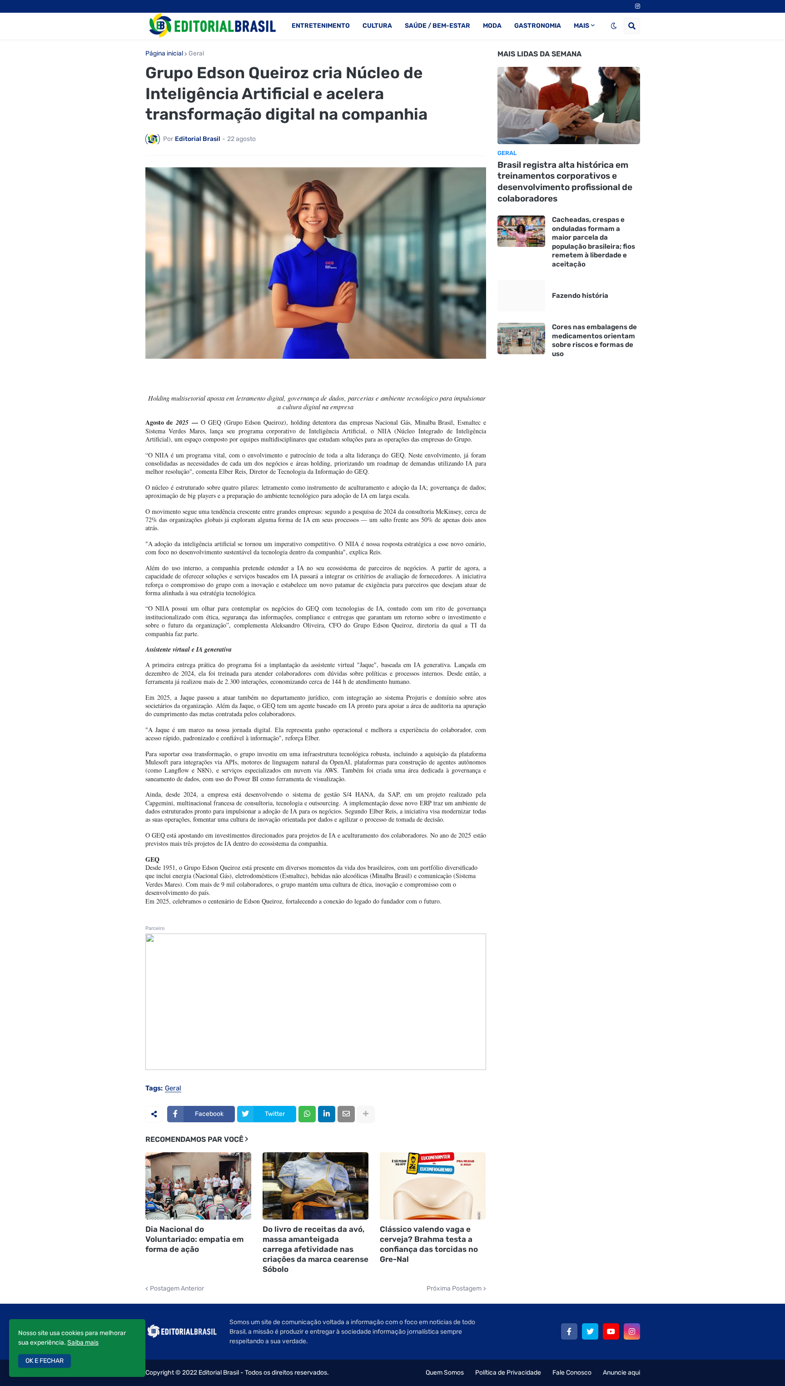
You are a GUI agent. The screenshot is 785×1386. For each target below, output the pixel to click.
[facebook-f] (569, 1331)
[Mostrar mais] (365, 1114)
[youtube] (611, 1331)
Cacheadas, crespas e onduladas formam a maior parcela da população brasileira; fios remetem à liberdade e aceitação (593, 242)
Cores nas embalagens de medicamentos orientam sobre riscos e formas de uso (594, 340)
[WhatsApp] (307, 1114)
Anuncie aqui (621, 1372)
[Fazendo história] (521, 295)
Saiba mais (83, 1342)
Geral (196, 53)
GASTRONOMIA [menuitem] (537, 26)
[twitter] (590, 1331)
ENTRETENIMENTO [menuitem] (321, 26)
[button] (614, 26)
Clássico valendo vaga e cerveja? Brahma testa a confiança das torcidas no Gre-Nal (429, 1244)
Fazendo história (580, 295)
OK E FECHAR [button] (44, 1361)
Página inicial (164, 53)
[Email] (346, 1114)
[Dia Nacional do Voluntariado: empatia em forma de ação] (198, 1186)
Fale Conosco (571, 1372)
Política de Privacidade (508, 1372)
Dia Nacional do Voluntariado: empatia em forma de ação (194, 1239)
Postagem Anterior (177, 1289)
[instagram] (637, 6)
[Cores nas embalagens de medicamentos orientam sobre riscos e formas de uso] (521, 338)
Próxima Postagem (454, 1289)
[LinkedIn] (326, 1114)
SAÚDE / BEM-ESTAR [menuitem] (437, 26)
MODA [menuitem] (492, 26)
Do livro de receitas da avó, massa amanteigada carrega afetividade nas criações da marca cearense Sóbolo (315, 1249)
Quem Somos (445, 1372)
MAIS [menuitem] (581, 26)
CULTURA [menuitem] (377, 26)
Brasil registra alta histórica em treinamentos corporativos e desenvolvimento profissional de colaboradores (564, 182)
